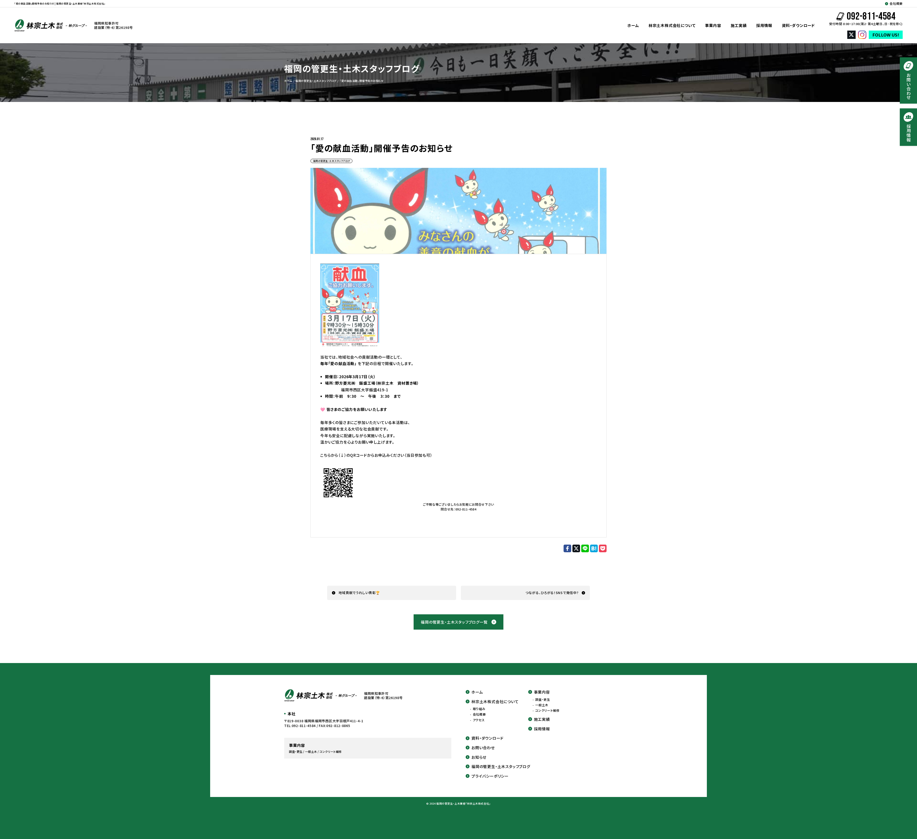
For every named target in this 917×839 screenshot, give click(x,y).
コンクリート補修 (547, 710)
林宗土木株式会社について (672, 25)
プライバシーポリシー (490, 776)
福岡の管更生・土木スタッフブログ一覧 (454, 622)
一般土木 (541, 705)
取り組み (479, 709)
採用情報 (764, 25)
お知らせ (478, 757)
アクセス (479, 720)
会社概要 (896, 3)
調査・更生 (542, 699)
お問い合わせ (483, 747)
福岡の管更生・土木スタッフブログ (331, 161)
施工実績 (739, 25)
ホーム (633, 25)
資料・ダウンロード (798, 25)
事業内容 (713, 25)
